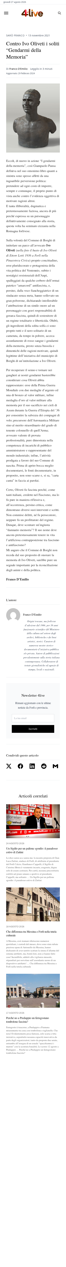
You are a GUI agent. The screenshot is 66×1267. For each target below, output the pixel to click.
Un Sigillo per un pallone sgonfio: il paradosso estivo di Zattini (32, 850)
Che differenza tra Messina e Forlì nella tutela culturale (31, 933)
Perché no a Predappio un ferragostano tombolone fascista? (27, 1019)
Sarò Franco (15, 35)
